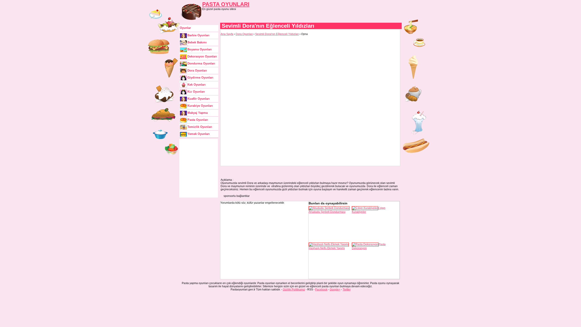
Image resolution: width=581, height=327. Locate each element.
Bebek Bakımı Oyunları (193, 43)
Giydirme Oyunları (200, 77)
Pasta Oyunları (197, 119)
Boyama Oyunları (199, 49)
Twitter (347, 289)
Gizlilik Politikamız (294, 289)
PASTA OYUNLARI (225, 4)
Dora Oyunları (197, 70)
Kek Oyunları (196, 84)
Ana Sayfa (227, 34)
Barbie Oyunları (198, 35)
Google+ (335, 289)
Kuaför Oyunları (198, 98)
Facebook (321, 289)
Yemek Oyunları (198, 134)
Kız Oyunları (196, 91)
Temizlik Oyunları (199, 127)
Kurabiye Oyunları (200, 105)
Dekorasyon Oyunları (202, 56)
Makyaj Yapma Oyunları (194, 113)
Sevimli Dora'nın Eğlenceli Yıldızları (277, 34)
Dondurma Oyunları (201, 63)
